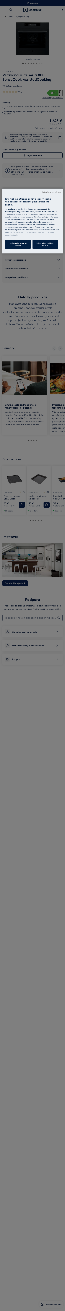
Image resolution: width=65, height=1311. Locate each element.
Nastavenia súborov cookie (18, 244)
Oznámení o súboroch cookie (24, 232)
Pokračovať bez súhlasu (51, 192)
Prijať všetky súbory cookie (45, 244)
